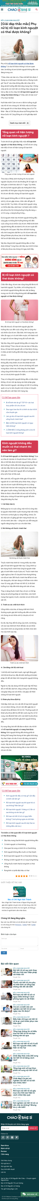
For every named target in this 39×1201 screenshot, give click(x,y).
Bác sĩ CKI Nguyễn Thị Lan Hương (12, 1183)
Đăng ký (33, 1128)
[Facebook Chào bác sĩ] (3, 1137)
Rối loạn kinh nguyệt (10, 20)
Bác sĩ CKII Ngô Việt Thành (19, 899)
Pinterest (18, 925)
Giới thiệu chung (6, 1160)
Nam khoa (5, 1146)
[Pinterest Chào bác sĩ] (8, 1137)
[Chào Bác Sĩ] (19, 3)
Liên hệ (3, 1172)
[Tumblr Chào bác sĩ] (17, 1137)
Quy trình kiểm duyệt (8, 1169)
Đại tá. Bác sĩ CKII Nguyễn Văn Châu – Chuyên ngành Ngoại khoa (18, 1179)
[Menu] (2, 9)
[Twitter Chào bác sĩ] (12, 1137)
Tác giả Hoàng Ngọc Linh (9, 1189)
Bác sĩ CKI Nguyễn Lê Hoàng (10, 1186)
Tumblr (33, 925)
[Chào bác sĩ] (19, 9)
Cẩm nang (5, 1154)
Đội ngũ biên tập (6, 1166)
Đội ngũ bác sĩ (5, 1163)
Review (4, 1151)
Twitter (24, 925)
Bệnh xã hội (5, 1148)
